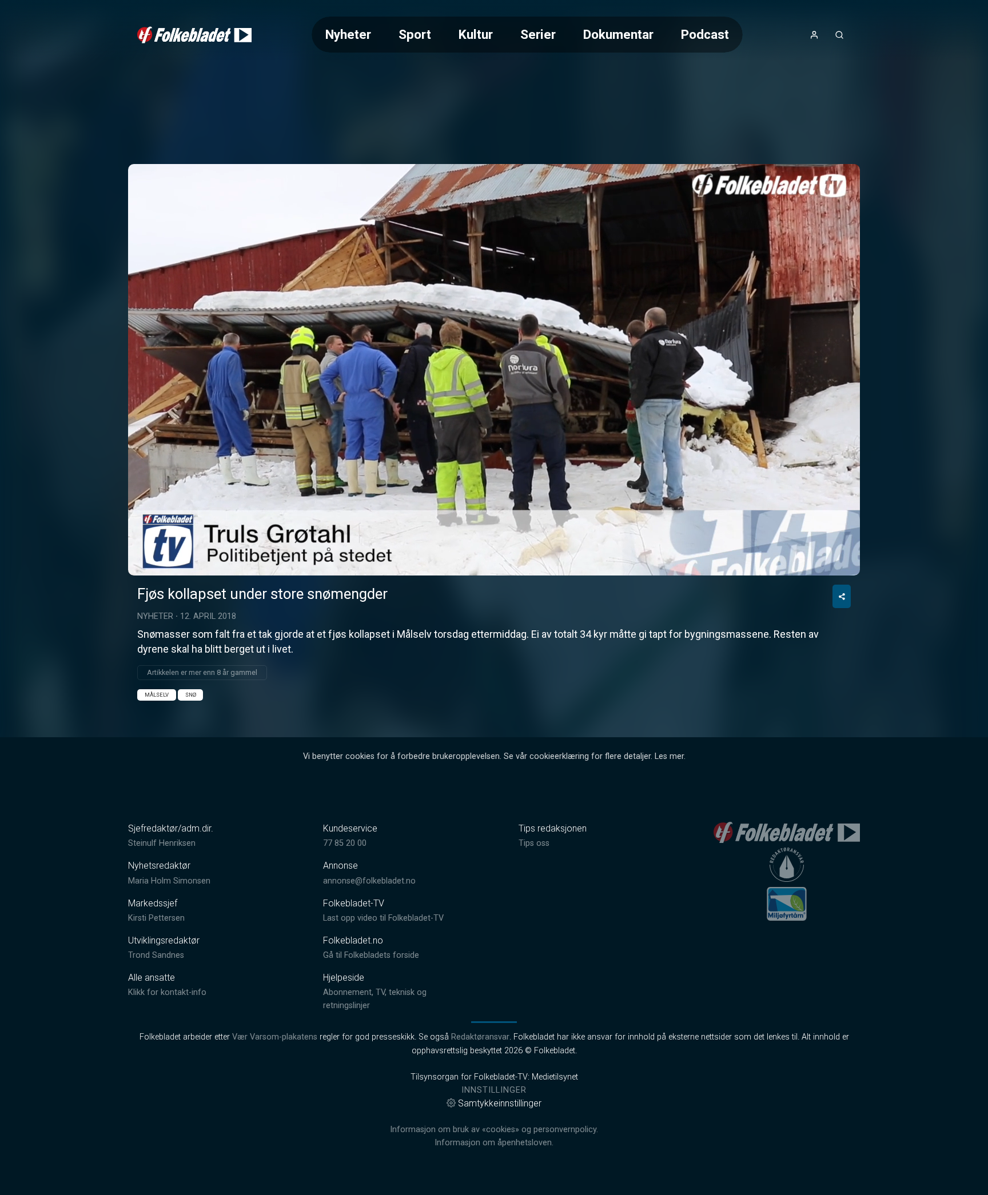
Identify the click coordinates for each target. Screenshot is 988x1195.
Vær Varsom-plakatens (274, 1037)
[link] (194, 35)
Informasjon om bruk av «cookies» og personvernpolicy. (494, 1129)
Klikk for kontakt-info (167, 992)
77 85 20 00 (344, 843)
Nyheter (348, 34)
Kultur (476, 34)
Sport (415, 34)
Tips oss (534, 843)
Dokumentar (618, 34)
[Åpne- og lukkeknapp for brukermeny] (814, 34)
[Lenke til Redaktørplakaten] (787, 865)
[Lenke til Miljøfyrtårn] (787, 903)
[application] (494, 369)
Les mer (669, 756)
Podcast (705, 34)
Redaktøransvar (480, 1037)
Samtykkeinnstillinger (499, 1103)
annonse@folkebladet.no (369, 881)
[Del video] (841, 596)
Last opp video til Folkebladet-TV (383, 918)
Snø (190, 695)
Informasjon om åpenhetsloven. (494, 1143)
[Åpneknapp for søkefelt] (839, 34)
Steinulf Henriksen (162, 843)
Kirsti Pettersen (156, 918)
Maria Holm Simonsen (169, 881)
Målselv (157, 695)
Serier (538, 34)
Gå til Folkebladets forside (371, 955)
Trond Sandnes (156, 955)
